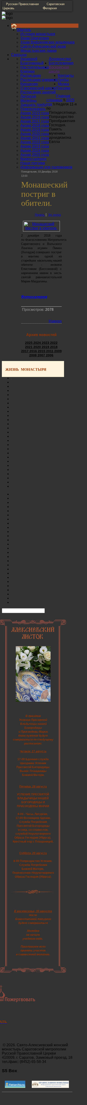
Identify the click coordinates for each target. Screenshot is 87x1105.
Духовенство (60, 59)
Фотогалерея (34, 297)
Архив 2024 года (34, 150)
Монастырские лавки (38, 50)
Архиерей (28, 59)
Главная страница (58, 98)
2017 (25, 351)
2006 (49, 355)
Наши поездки (32, 163)
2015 (42, 351)
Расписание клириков (39, 80)
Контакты (66, 75)
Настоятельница (34, 67)
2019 (46, 347)
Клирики (27, 71)
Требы (63, 80)
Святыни (19, 55)
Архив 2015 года (34, 113)
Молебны (28, 100)
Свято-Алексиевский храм (43, 46)
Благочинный (32, 63)
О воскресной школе (38, 88)
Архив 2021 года (34, 138)
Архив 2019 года (34, 130)
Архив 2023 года (34, 146)
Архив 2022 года (34, 142)
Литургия (28, 96)
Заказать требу (33, 105)
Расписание (30, 75)
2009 (58, 351)
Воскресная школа (59, 69)
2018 (54, 347)
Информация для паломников (46, 167)
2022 (54, 343)
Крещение (29, 84)
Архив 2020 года (34, 134)
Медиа (63, 84)
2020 (37, 347)
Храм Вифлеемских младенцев (47, 42)
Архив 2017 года (34, 121)
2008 (33, 355)
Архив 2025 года (34, 155)
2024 (37, 343)
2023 (46, 343)
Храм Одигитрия (34, 38)
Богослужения (61, 63)
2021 (29, 347)
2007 (42, 355)
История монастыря (37, 34)
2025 (29, 343)
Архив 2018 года (34, 125)
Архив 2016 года (34, 117)
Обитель (24, 30)
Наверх (55, 321)
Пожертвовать (32, 109)
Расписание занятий (38, 92)
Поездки (63, 88)
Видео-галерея (33, 159)
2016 (33, 351)
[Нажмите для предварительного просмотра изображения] (41, 228)
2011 (50, 351)
